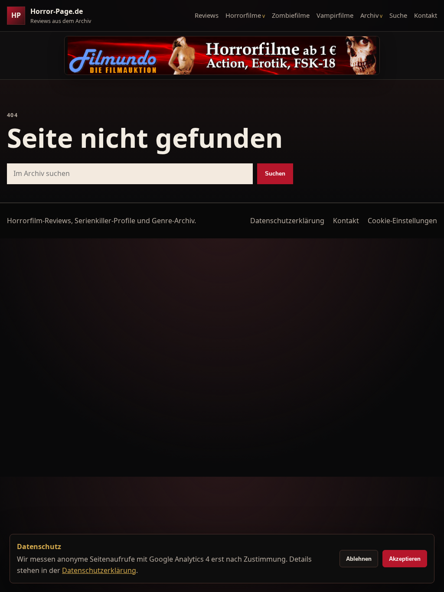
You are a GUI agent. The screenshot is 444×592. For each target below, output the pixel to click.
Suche (398, 15)
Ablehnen (359, 559)
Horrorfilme (243, 15)
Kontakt (425, 15)
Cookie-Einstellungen (402, 220)
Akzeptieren (405, 559)
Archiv (369, 15)
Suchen (275, 173)
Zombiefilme (291, 15)
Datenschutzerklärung (287, 220)
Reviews (207, 15)
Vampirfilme (335, 15)
